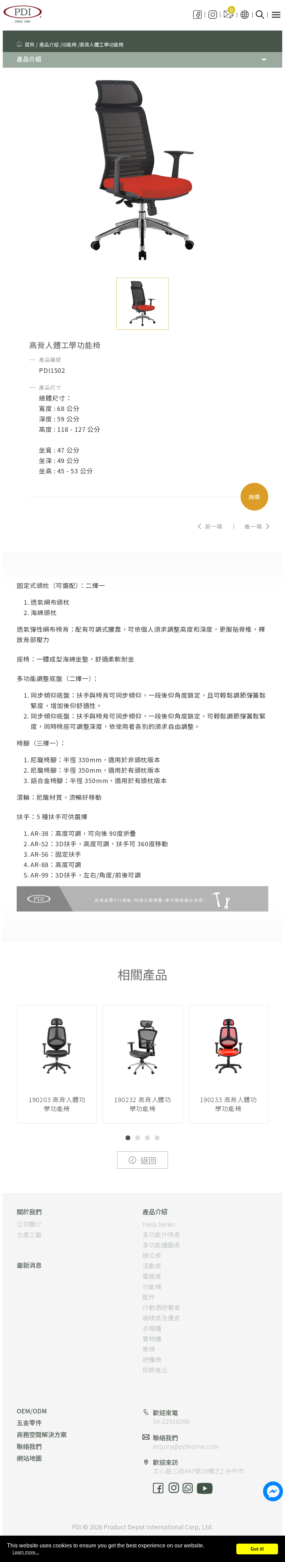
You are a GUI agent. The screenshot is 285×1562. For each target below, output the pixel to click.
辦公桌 (151, 1255)
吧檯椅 (151, 1359)
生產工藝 (29, 1234)
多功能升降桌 (161, 1234)
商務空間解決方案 (42, 1434)
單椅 (148, 1348)
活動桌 (151, 1265)
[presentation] (38, 1075)
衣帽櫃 (151, 1328)
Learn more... (26, 1552)
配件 (148, 1296)
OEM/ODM (32, 1410)
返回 (148, 1160)
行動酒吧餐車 (161, 1307)
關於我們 (29, 1211)
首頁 (29, 44)
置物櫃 (151, 1338)
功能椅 (69, 44)
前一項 (213, 526)
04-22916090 (171, 1421)
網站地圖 (29, 1457)
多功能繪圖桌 (161, 1244)
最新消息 (29, 1264)
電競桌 (151, 1275)
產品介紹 (49, 44)
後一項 (253, 526)
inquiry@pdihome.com (186, 1446)
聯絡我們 (29, 1446)
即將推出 (155, 1369)
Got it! (257, 1549)
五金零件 (29, 1422)
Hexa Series (158, 1223)
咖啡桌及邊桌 (161, 1317)
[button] (128, 1138)
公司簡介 (29, 1223)
